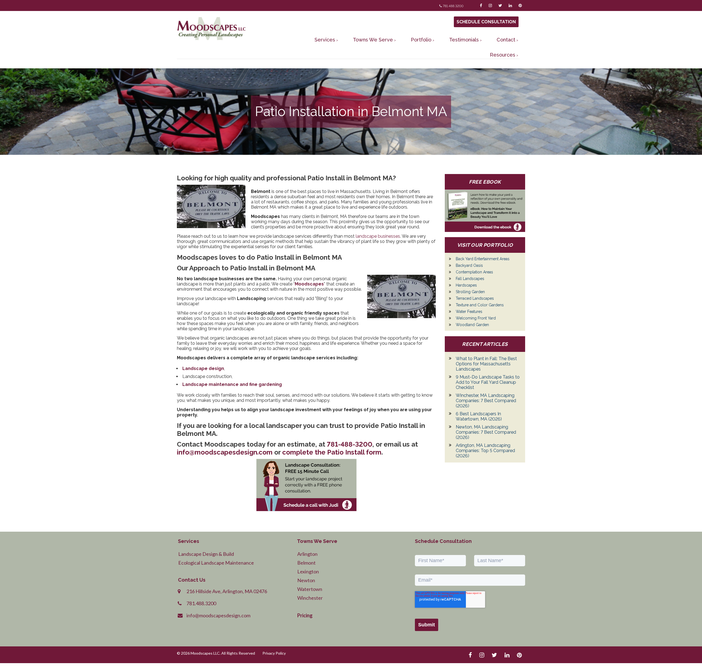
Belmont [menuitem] (306, 563)
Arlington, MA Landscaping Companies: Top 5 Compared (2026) (485, 450)
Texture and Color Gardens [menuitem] (480, 305)
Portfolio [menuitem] (421, 40)
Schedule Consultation (486, 21)
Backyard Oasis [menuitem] (469, 265)
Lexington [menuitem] (308, 571)
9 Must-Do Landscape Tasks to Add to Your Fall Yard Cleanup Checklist (488, 382)
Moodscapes (309, 284)
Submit (426, 624)
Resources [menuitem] (502, 55)
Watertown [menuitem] (309, 589)
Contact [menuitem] (506, 40)
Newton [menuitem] (306, 580)
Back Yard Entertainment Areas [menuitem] (482, 259)
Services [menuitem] (325, 40)
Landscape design (203, 368)
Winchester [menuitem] (310, 598)
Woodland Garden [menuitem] (472, 325)
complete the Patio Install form (331, 452)
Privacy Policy (274, 653)
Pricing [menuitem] (305, 615)
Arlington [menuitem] (307, 554)
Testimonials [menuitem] (464, 40)
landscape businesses (378, 236)
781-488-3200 (349, 444)
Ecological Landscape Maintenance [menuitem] (216, 563)
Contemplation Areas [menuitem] (474, 272)
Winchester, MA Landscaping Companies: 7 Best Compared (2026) (486, 400)
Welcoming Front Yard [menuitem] (476, 318)
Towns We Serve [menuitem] (373, 40)
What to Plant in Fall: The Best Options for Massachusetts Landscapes (486, 364)
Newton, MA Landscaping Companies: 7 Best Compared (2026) (486, 432)
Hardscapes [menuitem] (466, 285)
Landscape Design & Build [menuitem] (206, 554)
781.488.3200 (453, 6)
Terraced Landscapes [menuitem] (475, 298)
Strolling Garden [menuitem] (470, 292)
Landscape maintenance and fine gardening (232, 384)
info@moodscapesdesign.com (225, 452)
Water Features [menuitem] (469, 311)
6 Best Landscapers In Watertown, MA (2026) (479, 416)
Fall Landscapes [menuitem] (470, 279)
